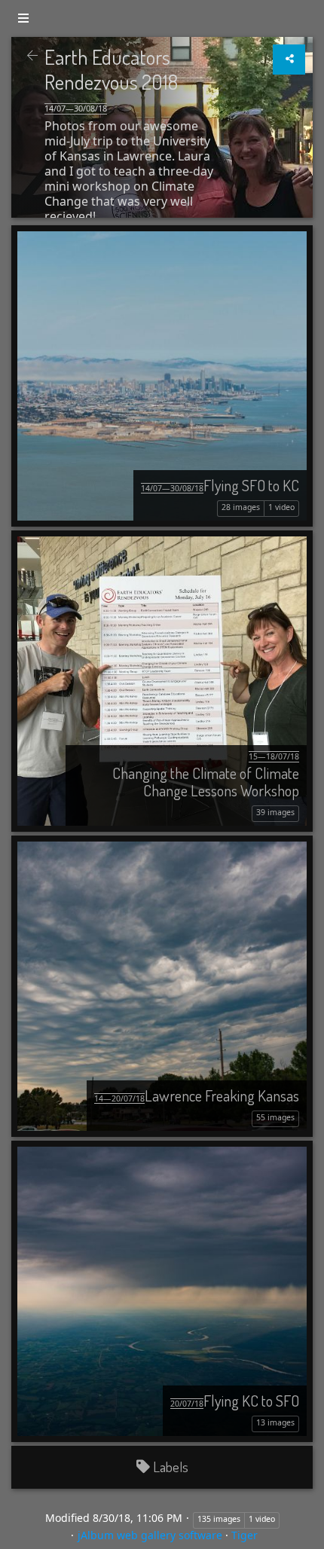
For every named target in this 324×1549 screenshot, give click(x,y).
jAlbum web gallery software (150, 1535)
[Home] (32, 56)
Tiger (244, 1535)
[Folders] (23, 18)
